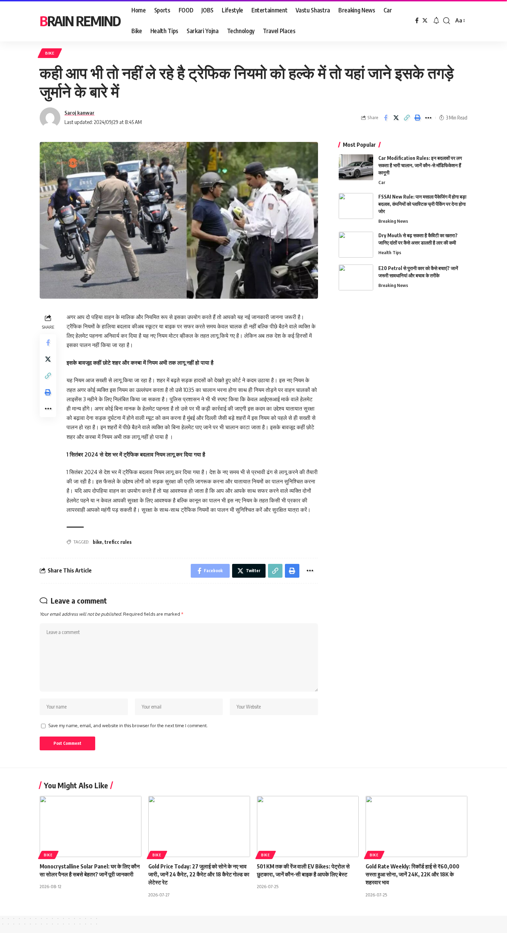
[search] (446, 21)
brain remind (80, 20)
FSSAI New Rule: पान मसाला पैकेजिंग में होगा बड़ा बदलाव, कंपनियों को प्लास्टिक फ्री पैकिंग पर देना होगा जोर (422, 204)
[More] (428, 117)
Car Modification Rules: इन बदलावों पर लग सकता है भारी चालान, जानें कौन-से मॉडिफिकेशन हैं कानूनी (420, 165)
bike (97, 542)
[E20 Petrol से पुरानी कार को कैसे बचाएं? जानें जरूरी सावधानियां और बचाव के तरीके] (356, 277)
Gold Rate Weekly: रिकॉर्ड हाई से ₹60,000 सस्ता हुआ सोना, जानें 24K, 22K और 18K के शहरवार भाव (412, 874)
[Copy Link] (407, 117)
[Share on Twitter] (396, 117)
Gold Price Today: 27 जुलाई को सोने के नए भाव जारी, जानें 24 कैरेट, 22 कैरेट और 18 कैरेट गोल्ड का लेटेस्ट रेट (198, 874)
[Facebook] (417, 20)
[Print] (418, 117)
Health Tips (389, 252)
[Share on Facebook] (385, 117)
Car (381, 182)
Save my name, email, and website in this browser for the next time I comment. (128, 725)
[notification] (436, 21)
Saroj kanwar (79, 112)
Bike (49, 53)
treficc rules (118, 542)
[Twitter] (424, 20)
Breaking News (393, 221)
